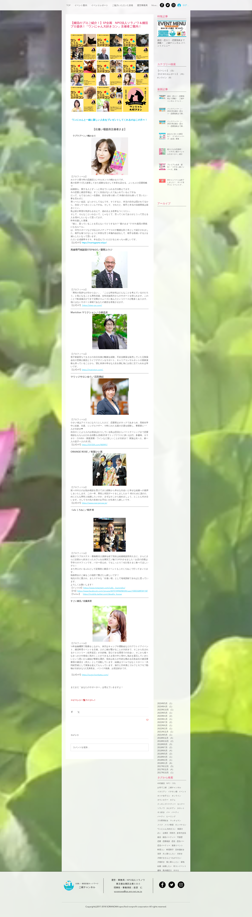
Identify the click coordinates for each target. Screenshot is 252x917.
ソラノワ (161, 808)
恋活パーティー (163, 845)
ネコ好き (161, 812)
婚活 (159, 837)
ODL (174, 783)
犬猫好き (161, 862)
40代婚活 (161, 783)
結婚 (159, 866)
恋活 (173, 841)
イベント (182, 791)
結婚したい (167, 866)
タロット (180, 808)
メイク (160, 825)
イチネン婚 (172, 791)
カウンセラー (162, 800)
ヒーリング (170, 816)
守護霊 (180, 837)
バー (168, 812)
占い (159, 833)
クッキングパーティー (166, 804)
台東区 (165, 833)
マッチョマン (175, 820)
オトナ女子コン (163, 796)
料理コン (161, 849)
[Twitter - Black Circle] (171, 884)
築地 (182, 862)
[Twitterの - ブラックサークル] (168, 5)
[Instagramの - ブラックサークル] (173, 5)
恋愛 (159, 841)
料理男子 (170, 849)
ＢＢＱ (176, 870)
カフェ (172, 800)
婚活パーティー (169, 837)
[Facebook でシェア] (72, 712)
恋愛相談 (166, 841)
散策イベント (177, 845)
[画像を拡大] (83, 47)
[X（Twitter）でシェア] (78, 712)
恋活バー (180, 841)
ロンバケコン (180, 825)
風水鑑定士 (167, 870)
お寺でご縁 (162, 787)
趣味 (159, 870)
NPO (168, 783)
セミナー (181, 804)
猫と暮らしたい (172, 862)
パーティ (175, 812)
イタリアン (162, 791)
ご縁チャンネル (174, 787)
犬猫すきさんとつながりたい (169, 858)
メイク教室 (169, 825)
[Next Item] (182, 29)
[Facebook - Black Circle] (162, 884)
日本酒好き (179, 849)
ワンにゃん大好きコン (166, 829)
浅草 (159, 854)
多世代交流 (181, 833)
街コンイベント (179, 866)
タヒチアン (170, 808)
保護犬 (180, 829)
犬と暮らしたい (169, 854)
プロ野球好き (162, 820)
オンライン (176, 796)
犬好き (180, 854)
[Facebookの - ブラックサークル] (162, 5)
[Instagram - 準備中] (181, 884)
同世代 (172, 833)
